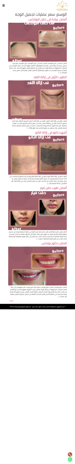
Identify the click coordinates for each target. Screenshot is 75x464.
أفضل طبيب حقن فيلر (53, 188)
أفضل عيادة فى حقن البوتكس (47, 19)
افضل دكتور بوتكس (54, 243)
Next (10, 300)
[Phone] (70, 454)
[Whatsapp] (70, 459)
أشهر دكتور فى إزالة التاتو (51, 132)
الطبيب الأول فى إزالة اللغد (50, 77)
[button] (3, 5)
